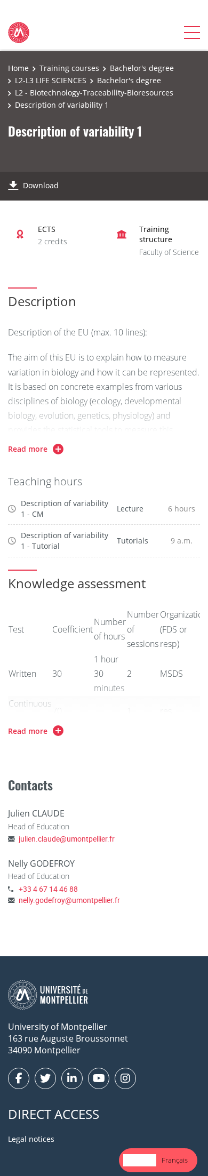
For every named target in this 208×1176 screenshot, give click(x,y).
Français (175, 1160)
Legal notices (31, 1139)
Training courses (69, 68)
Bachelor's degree (142, 68)
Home (18, 68)
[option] (174, 1160)
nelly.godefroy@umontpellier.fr (69, 900)
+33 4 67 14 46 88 (48, 889)
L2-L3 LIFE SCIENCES (50, 80)
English (140, 1160)
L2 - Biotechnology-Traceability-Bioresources (94, 92)
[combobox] (139, 1160)
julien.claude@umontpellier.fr (67, 839)
